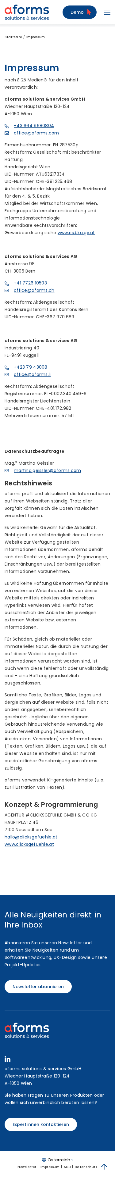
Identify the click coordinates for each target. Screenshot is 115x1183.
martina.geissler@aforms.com (47, 470)
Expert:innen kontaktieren (41, 1124)
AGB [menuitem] (67, 1167)
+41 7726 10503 (30, 283)
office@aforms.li (32, 374)
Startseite (13, 37)
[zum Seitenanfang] (104, 1167)
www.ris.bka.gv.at (76, 233)
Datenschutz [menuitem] (86, 1167)
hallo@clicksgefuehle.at (31, 837)
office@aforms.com (36, 133)
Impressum (35, 37)
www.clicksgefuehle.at (29, 844)
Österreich (59, 1160)
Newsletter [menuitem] (26, 1167)
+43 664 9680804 (34, 126)
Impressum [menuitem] (50, 1167)
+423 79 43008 (31, 367)
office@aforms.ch (34, 290)
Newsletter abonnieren (38, 987)
